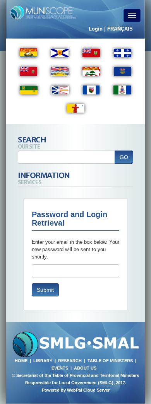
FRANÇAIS (120, 29)
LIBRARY (42, 360)
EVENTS (59, 368)
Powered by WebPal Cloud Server (76, 390)
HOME (21, 360)
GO (124, 157)
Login (96, 29)
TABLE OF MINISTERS (110, 360)
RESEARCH (70, 360)
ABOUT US (85, 368)
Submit (45, 290)
